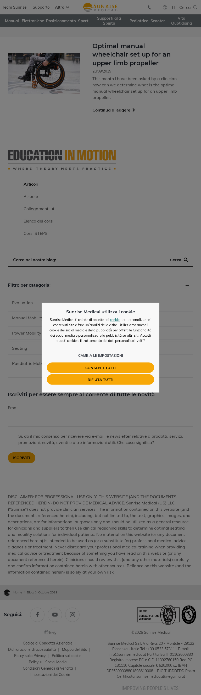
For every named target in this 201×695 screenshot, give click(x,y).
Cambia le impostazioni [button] (100, 355)
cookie (115, 319)
